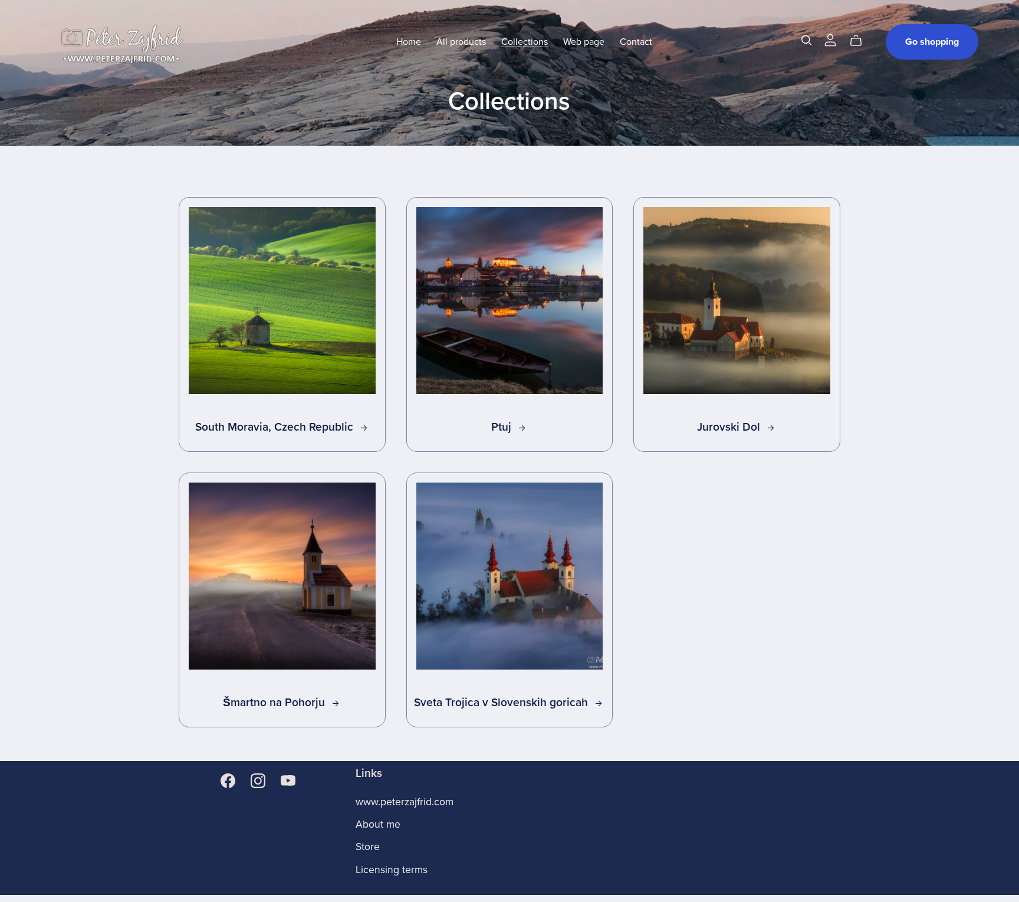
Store (368, 847)
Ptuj (502, 427)
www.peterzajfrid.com (404, 802)
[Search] (806, 40)
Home (408, 42)
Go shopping (932, 42)
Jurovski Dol (730, 427)
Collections (524, 42)
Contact (636, 42)
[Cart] (860, 41)
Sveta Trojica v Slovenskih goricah (502, 702)
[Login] (830, 39)
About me (378, 824)
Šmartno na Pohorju (275, 702)
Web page (583, 42)
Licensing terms (392, 870)
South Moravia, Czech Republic (275, 427)
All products (461, 42)
